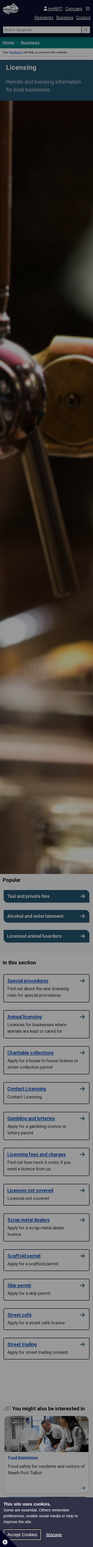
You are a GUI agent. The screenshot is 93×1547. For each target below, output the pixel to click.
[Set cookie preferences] (8, 1538)
